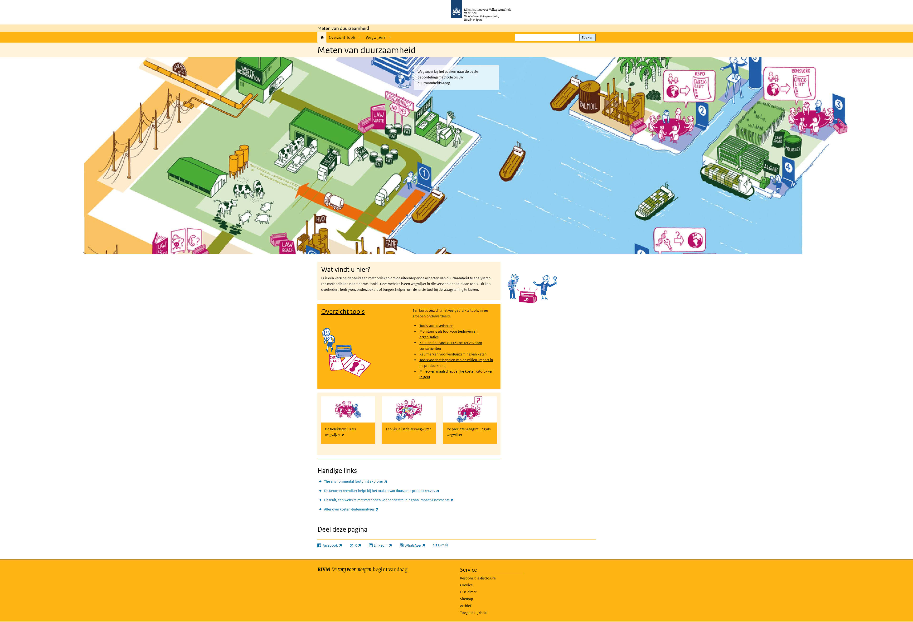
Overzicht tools (343, 311)
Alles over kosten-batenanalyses (351, 509)
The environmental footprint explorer (355, 481)
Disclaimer (468, 592)
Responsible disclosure (478, 578)
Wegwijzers (375, 37)
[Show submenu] (360, 37)
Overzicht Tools (342, 37)
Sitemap (466, 599)
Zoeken (587, 37)
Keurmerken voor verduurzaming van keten (453, 354)
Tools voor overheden (436, 325)
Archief (465, 605)
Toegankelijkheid (473, 612)
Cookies (466, 585)
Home (321, 37)
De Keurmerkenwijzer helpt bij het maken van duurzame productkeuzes (381, 490)
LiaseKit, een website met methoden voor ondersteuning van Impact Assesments (389, 499)
